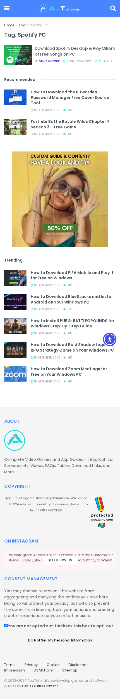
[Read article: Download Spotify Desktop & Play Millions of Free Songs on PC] (18, 55)
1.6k (69, 333)
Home (9, 25)
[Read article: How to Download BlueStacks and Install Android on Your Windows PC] (15, 302)
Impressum (14, 670)
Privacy (31, 664)
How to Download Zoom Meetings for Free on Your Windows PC (69, 371)
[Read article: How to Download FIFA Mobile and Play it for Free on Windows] (15, 278)
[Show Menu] (6, 8)
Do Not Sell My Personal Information (60, 640)
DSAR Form (43, 670)
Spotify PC (38, 25)
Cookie (53, 664)
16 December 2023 (79, 61)
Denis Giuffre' (49, 61)
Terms (10, 664)
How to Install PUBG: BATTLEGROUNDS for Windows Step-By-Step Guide (72, 323)
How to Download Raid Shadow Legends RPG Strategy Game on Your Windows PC (72, 347)
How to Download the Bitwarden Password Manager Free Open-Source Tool (70, 97)
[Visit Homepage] (60, 8)
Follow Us (61, 560)
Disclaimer (78, 664)
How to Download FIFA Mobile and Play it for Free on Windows (72, 275)
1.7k (68, 309)
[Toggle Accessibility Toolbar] (110, 339)
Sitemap (70, 670)
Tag (22, 25)
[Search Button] (113, 8)
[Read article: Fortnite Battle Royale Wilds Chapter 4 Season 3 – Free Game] (15, 127)
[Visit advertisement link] (60, 199)
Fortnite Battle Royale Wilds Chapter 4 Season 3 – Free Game (70, 124)
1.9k (69, 285)
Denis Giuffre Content (40, 686)
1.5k (109, 61)
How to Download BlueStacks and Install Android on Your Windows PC (72, 299)
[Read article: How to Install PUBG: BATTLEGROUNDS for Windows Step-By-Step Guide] (15, 326)
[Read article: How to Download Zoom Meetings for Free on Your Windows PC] (15, 374)
